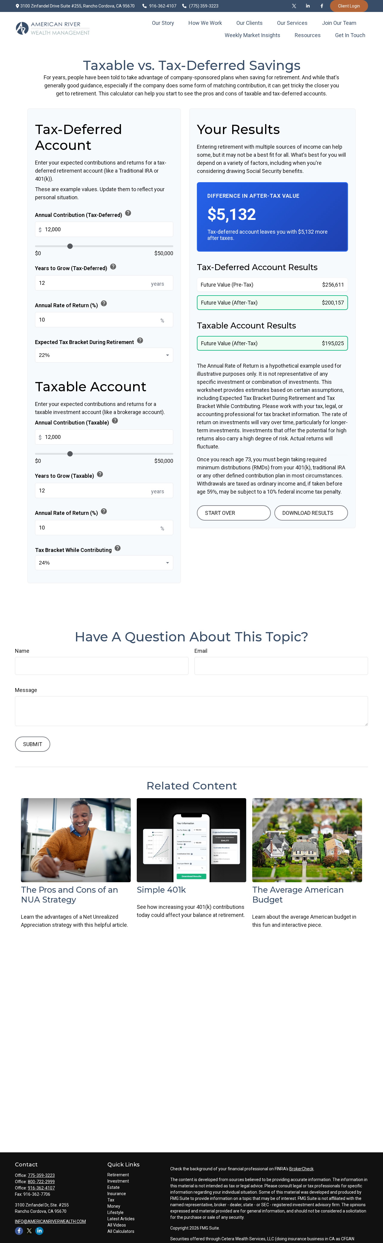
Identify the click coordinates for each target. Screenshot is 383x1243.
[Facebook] (321, 6)
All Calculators (120, 1231)
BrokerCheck (301, 1168)
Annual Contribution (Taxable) (76, 421)
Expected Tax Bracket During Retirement (89, 341)
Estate (113, 1187)
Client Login (349, 6)
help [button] (128, 213)
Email (200, 651)
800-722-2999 (41, 1181)
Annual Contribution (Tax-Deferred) (83, 213)
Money (113, 1206)
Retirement (118, 1174)
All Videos (116, 1225)
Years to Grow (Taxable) (69, 475)
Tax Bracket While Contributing (78, 548)
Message (26, 690)
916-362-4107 (163, 6)
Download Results (307, 513)
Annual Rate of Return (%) (71, 304)
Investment (118, 1181)
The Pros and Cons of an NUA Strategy (69, 895)
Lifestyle (115, 1212)
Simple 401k (161, 890)
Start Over (220, 513)
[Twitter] (294, 6)
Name (22, 651)
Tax (110, 1200)
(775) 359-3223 (203, 6)
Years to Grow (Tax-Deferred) (76, 267)
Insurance (116, 1193)
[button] (163, 22)
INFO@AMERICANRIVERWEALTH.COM (50, 1221)
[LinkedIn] (308, 6)
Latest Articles (121, 1218)
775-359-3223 (41, 1175)
